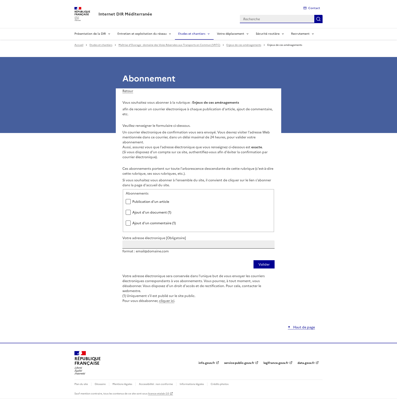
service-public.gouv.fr (239, 363)
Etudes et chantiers (191, 34)
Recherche (318, 19)
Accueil (78, 45)
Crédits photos (219, 384)
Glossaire (100, 384)
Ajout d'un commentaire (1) (154, 223)
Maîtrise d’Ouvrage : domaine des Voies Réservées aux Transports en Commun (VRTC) (169, 45)
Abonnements (137, 193)
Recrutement (300, 34)
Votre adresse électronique (154, 237)
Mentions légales (122, 384)
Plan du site (81, 384)
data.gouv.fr (306, 363)
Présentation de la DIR (90, 34)
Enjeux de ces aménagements (243, 45)
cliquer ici (166, 300)
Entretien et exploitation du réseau (142, 34)
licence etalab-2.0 (158, 393)
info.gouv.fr (206, 363)
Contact (314, 8)
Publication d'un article (150, 201)
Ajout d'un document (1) (151, 212)
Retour (127, 90)
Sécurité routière (268, 34)
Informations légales (192, 384)
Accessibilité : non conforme (156, 384)
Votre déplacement (230, 34)
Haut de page (303, 327)
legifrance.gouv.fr (275, 363)
